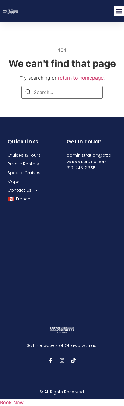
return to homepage (81, 78)
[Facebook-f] (50, 360)
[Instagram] (62, 360)
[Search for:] (62, 92)
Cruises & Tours (24, 155)
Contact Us (20, 190)
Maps (14, 181)
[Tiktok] (73, 360)
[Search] (28, 92)
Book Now (12, 402)
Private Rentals (23, 164)
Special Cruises (24, 173)
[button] (119, 11)
